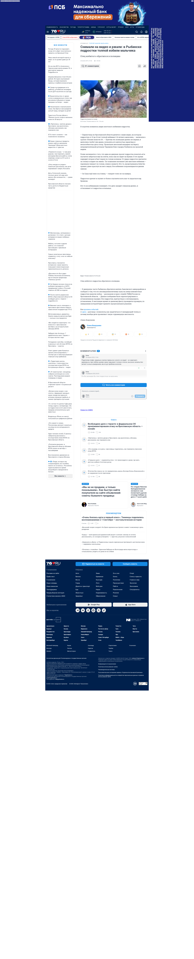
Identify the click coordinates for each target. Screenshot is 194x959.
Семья (115, 596)
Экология (133, 583)
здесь (84, 312)
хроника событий (91, 309)
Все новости (60, 45)
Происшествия (118, 583)
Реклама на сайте (52, 573)
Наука (98, 589)
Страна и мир (134, 580)
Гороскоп (101, 27)
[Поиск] (136, 32)
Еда (77, 589)
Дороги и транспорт (83, 586)
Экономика (134, 586)
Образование (100, 596)
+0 (138, 368)
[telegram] (78, 610)
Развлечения (117, 589)
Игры (132, 27)
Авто (77, 573)
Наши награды (51, 583)
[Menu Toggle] (47, 32)
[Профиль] (146, 32)
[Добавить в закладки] (139, 66)
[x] (99, 610)
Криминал (99, 576)
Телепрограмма (83, 27)
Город (78, 583)
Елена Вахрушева (94, 325)
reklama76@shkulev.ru (138, 658)
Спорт (132, 573)
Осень (115, 576)
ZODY (127, 27)
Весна (78, 580)
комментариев (92, 66)
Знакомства (64, 27)
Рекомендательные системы (106, 669)
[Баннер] (86, 37)
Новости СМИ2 (86, 410)
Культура (99, 580)
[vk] (83, 610)
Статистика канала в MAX (55, 596)
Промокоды (140, 27)
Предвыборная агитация (55, 593)
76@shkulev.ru (68, 675)
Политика (116, 580)
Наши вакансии (52, 586)
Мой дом (99, 586)
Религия (116, 593)
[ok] (88, 610)
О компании (50, 580)
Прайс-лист (50, 576)
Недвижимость (52, 27)
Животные (79, 593)
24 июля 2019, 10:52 (86, 61)
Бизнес (78, 576)
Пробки (121, 27)
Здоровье (79, 596)
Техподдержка (51, 589)
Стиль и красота (135, 576)
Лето (97, 583)
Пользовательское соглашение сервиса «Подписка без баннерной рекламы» (120, 672)
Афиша (93, 27)
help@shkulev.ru (59, 679)
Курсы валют (111, 27)
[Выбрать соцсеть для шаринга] (145, 66)
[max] (93, 610)
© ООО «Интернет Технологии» (78, 684)
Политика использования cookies (108, 667)
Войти (87, 397)
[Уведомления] (141, 32)
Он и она (116, 573)
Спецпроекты (135, 589)
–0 (144, 368)
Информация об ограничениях (107, 664)
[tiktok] (104, 610)
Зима (98, 573)
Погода (73, 27)
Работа (115, 586)
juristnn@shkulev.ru (51, 678)
